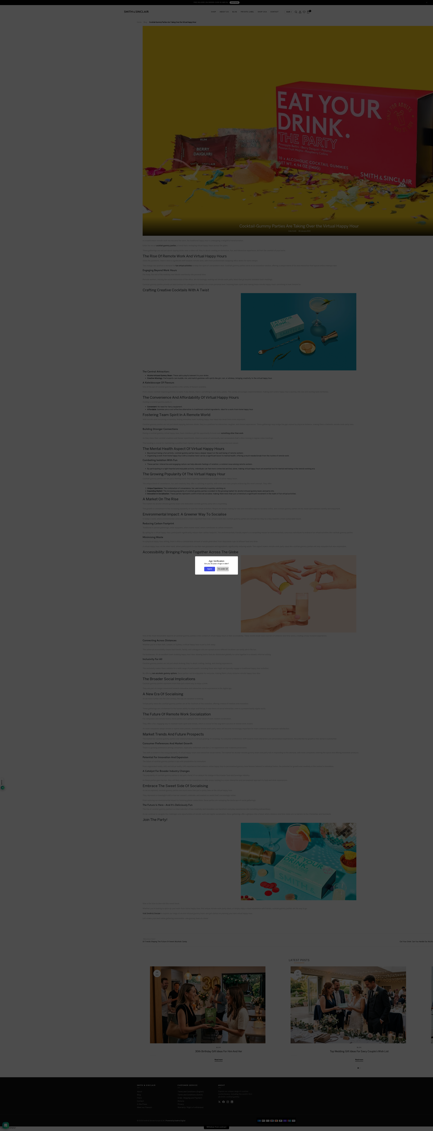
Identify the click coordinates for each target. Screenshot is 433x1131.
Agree (209, 569)
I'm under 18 (223, 569)
